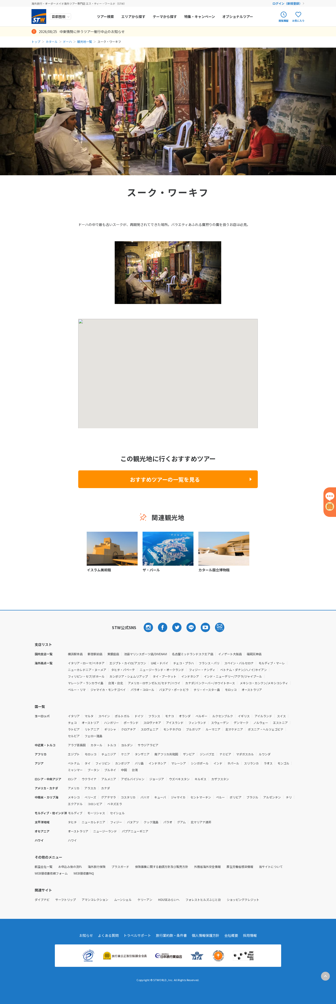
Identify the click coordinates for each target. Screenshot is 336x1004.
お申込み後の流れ (70, 866)
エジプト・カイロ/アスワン (127, 663)
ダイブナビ (42, 899)
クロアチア (128, 729)
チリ (289, 797)
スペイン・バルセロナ (239, 663)
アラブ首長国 (77, 745)
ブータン (93, 770)
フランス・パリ (209, 663)
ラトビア (74, 729)
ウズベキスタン (179, 779)
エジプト (74, 754)
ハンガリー (111, 722)
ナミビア (225, 754)
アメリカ (73, 788)
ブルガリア (193, 729)
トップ (35, 41)
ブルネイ (110, 770)
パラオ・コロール (142, 689)
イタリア (74, 716)
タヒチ (72, 822)
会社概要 (231, 935)
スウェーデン (220, 722)
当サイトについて (271, 866)
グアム (181, 822)
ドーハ (67, 41)
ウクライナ (89, 779)
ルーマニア (213, 729)
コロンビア (95, 804)
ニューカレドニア (93, 822)
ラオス (268, 763)
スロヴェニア (149, 729)
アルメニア (108, 779)
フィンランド (197, 722)
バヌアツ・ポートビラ (174, 689)
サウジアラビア (148, 745)
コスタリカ (128, 797)
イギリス (244, 716)
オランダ (185, 716)
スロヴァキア (152, 722)
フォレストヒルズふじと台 (203, 899)
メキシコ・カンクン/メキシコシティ (264, 683)
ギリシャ (110, 729)
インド (218, 763)
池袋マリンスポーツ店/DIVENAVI (145, 654)
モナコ (169, 716)
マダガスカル (245, 754)
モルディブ (75, 813)
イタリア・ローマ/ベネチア (86, 663)
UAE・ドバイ (159, 663)
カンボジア (122, 763)
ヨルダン (127, 745)
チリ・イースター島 (207, 689)
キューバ (160, 797)
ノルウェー (260, 722)
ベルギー (201, 716)
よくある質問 (108, 935)
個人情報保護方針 (205, 935)
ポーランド (131, 722)
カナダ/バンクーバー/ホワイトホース (210, 683)
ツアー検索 (105, 16)
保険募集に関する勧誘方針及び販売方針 (161, 866)
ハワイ (72, 840)
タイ (88, 763)
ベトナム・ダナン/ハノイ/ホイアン (243, 670)
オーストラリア (252, 689)
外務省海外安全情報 (207, 866)
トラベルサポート (137, 935)
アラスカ (90, 788)
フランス (154, 716)
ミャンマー (75, 770)
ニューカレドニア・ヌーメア (87, 670)
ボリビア (236, 797)
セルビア (74, 736)
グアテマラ (108, 797)
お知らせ (86, 935)
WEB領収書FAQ (84, 873)
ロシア (72, 779)
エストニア (280, 722)
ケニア (125, 754)
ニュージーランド (105, 831)
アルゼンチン (272, 797)
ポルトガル (122, 716)
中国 (124, 770)
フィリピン (102, 763)
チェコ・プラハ (183, 663)
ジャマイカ (178, 797)
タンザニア (142, 754)
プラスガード (120, 866)
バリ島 (139, 763)
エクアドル (75, 804)
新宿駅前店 (95, 654)
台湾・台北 (115, 683)
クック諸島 (151, 822)
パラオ (167, 822)
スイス (281, 716)
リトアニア (92, 729)
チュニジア (108, 754)
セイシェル (117, 813)
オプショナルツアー (237, 16)
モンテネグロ (172, 729)
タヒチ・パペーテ (123, 670)
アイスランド (174, 722)
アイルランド (263, 716)
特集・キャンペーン (199, 16)
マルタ (89, 716)
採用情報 (250, 935)
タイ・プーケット (164, 676)
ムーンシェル (123, 899)
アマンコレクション (95, 899)
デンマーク (241, 722)
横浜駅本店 (75, 654)
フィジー (116, 822)
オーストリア (90, 722)
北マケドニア (234, 729)
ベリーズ (90, 797)
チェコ (72, 722)
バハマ (144, 797)
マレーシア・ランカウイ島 (85, 683)
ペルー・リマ (77, 689)
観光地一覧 (84, 41)
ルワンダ (265, 754)
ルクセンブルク (222, 716)
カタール (52, 41)
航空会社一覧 (43, 866)
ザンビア (189, 754)
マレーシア (178, 763)
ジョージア (156, 779)
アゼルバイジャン (132, 779)
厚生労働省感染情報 (240, 866)
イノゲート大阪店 (230, 654)
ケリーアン (144, 899)
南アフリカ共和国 (166, 754)
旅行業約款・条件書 (171, 935)
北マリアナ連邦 (201, 822)
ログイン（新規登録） (287, 3)
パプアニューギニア (135, 831)
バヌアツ (133, 822)
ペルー (220, 797)
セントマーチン (200, 797)
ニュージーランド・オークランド (162, 670)
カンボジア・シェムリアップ (128, 676)
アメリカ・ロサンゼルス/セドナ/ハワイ (154, 683)
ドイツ (139, 716)
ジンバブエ (207, 754)
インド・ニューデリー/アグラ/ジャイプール (233, 676)
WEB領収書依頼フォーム (51, 873)
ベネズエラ (114, 804)
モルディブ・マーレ (272, 663)
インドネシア (190, 676)
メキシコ (74, 797)
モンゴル (283, 763)
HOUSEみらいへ (169, 899)
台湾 (135, 770)
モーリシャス (96, 813)
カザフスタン (220, 779)
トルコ (111, 745)
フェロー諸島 (93, 736)
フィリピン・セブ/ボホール (86, 676)
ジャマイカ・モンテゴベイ (108, 689)
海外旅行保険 (97, 866)
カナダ (105, 788)
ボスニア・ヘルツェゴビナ (265, 729)
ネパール (233, 763)
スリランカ (251, 763)
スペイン (104, 716)
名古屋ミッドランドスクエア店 (192, 654)
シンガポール (200, 763)
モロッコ (231, 689)
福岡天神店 (254, 654)
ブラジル (252, 797)
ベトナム (74, 763)
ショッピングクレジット (243, 899)
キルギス (200, 779)
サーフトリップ (65, 899)
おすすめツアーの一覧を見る (165, 479)
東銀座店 (113, 654)
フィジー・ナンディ (202, 670)
